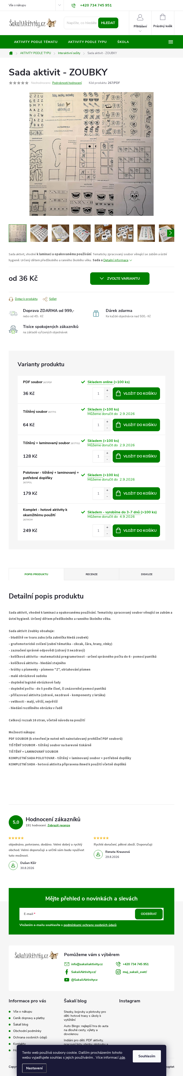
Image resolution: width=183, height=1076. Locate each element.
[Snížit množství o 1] (107, 397)
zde (122, 1057)
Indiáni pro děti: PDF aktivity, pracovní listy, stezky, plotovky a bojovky (86, 1044)
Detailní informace (115, 260)
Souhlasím (146, 1056)
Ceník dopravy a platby (29, 1018)
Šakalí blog (20, 1024)
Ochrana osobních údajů (30, 1037)
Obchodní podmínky (27, 1031)
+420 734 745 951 (136, 964)
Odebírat (149, 914)
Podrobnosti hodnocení (67, 83)
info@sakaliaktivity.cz (87, 964)
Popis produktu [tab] (36, 574)
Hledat (108, 22)
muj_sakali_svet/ (135, 972)
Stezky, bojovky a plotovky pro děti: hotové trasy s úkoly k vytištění (85, 1016)
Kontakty (19, 1044)
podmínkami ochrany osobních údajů (90, 925)
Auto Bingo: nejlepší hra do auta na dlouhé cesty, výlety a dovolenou (86, 1030)
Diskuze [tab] (146, 574)
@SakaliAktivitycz (84, 980)
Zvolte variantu (123, 278)
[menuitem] (36, 42)
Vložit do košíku (140, 393)
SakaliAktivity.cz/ (83, 972)
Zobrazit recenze (59, 825)
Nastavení (34, 1068)
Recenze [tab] (92, 574)
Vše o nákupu (17, 5)
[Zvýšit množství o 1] (107, 391)
